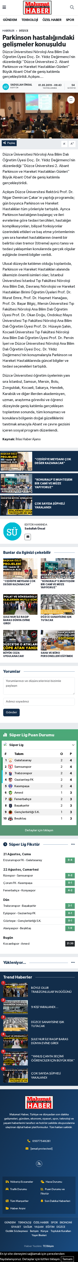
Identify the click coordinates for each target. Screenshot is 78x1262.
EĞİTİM (50, 1226)
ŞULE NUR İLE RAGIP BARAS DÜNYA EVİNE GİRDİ (16, 620)
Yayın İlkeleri (39, 1235)
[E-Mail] (28, 537)
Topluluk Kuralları (61, 1231)
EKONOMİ (66, 1222)
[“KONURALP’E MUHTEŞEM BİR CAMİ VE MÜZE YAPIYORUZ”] (58, 568)
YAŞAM (39, 1226)
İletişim (34, 1231)
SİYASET (16, 1226)
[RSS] (39, 1164)
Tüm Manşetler (19, 1201)
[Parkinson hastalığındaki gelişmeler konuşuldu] (39, 116)
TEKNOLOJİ (29, 20)
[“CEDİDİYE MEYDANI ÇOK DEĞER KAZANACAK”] (20, 568)
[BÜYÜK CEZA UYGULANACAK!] (20, 640)
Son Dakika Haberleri (57, 1201)
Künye (44, 1231)
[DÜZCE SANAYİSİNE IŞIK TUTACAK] (58, 604)
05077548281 (41, 1141)
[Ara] (72, 7)
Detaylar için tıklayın (39, 830)
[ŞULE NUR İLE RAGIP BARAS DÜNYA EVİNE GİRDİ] (20, 604)
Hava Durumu (54, 1181)
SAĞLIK (27, 1226)
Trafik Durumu (18, 1189)
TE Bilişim (48, 1246)
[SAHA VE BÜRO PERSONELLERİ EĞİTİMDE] (58, 640)
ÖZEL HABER (51, 20)
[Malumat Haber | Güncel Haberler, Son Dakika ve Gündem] (37, 7)
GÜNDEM (10, 20)
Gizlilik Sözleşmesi (16, 1231)
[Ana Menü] (4, 7)
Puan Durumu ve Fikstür (53, 1191)
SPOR (70, 20)
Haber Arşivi (17, 1208)
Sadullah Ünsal (35, 528)
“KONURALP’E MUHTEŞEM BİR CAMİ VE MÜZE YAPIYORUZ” (57, 584)
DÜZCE (23, 30)
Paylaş (11, 143)
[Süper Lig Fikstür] (73, 844)
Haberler (8, 30)
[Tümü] (73, 962)
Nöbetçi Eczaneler (21, 1181)
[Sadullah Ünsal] (12, 531)
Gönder (11, 712)
